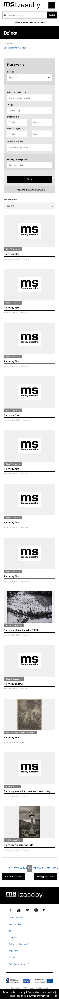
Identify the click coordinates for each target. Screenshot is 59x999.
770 (48, 868)
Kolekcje (11, 71)
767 (34, 868)
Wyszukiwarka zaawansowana (29, 22)
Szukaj (52, 15)
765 (25, 868)
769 (44, 868)
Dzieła (23, 47)
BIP (10, 930)
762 (11, 868)
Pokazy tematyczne (17, 159)
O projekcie (14, 937)
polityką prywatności (38, 995)
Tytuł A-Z (10, 206)
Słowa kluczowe (15, 141)
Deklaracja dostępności (19, 944)
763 (15, 868)
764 (20, 868)
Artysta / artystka (16, 92)
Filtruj (30, 179)
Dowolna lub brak (16, 165)
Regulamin (13, 950)
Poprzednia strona (13, 876)
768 (39, 868)
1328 (55, 868)
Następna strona (45, 876)
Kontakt (12, 957)
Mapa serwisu (15, 924)
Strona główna (10, 47)
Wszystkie (13, 77)
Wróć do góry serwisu (19, 964)
